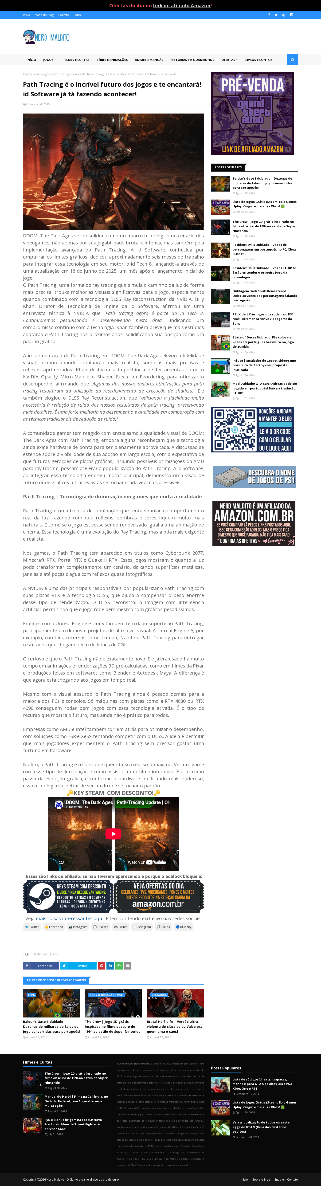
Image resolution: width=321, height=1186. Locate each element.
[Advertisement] (254, 587)
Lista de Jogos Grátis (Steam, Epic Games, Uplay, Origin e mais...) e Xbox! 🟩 (265, 204)
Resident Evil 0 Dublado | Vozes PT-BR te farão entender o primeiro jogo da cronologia (264, 272)
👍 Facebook (54, 927)
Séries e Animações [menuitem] (112, 60)
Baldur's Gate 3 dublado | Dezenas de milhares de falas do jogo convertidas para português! (51, 1026)
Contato (63, 15)
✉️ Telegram (142, 927)
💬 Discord (100, 927)
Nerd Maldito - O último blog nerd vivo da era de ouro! (83, 1180)
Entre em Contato (286, 1180)
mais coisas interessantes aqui (69, 918)
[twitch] (291, 15)
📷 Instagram (78, 927)
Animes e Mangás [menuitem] (149, 60)
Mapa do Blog (44, 15)
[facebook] (269, 15)
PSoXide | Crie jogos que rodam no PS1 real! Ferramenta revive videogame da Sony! (263, 319)
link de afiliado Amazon (182, 5)
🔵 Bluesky (184, 927)
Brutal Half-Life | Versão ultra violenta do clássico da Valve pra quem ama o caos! (174, 1026)
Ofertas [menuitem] (228, 60)
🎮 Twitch (120, 927)
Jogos (46, 74)
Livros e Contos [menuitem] (259, 60)
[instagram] (283, 15)
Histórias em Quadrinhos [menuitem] (192, 60)
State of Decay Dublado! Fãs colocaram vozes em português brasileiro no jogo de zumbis (263, 342)
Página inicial (31, 74)
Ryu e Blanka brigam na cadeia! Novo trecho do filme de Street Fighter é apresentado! (73, 1124)
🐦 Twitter (32, 927)
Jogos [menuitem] (48, 60)
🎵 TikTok (163, 927)
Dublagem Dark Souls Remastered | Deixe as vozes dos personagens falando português (265, 295)
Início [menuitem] (31, 60)
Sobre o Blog (261, 1180)
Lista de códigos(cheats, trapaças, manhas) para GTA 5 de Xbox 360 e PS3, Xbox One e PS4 (263, 1084)
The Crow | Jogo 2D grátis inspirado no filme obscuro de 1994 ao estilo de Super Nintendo (113, 1026)
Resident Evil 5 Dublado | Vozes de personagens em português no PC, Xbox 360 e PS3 (264, 249)
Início (26, 15)
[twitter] (276, 15)
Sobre (78, 15)
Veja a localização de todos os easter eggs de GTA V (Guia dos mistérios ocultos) (262, 1127)
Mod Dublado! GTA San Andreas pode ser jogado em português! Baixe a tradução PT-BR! (265, 388)
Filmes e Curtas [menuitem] (77, 60)
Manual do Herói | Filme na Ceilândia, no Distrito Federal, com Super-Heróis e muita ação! (76, 1101)
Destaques (40, 954)
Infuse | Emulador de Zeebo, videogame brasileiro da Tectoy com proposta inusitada (264, 365)
